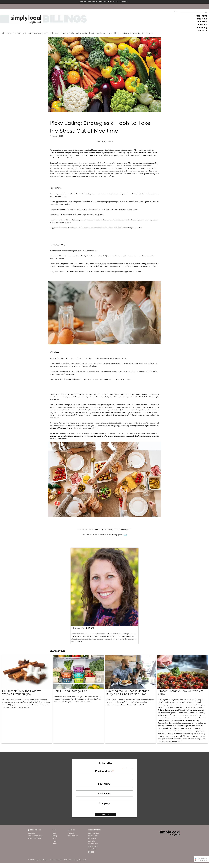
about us (202, 30)
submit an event (93, 833)
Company (104, 803)
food (54, 838)
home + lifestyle (114, 33)
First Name (104, 784)
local (54, 833)
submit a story (93, 836)
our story (71, 833)
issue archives (93, 844)
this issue (202, 19)
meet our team (73, 836)
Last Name (104, 793)
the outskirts (147, 33)
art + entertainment (32, 33)
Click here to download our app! (180, 6)
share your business (35, 836)
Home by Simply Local (88, 2)
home (54, 841)
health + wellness (97, 33)
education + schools (64, 33)
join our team (92, 846)
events (55, 844)
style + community (131, 33)
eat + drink (48, 33)
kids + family (81, 33)
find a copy (201, 27)
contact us (92, 849)
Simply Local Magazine (108, 2)
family (55, 836)
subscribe (202, 21)
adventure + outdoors (11, 33)
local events (201, 16)
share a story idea (34, 838)
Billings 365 (124, 2)
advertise (202, 24)
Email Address (104, 771)
